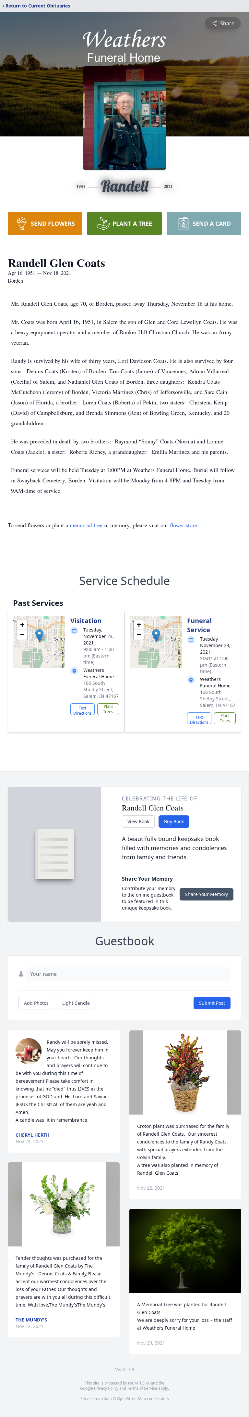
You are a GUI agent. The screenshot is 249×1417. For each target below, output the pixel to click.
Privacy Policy (106, 1388)
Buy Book (174, 821)
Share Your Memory (206, 894)
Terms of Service (142, 1388)
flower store (183, 525)
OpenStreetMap (131, 1398)
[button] (39, 635)
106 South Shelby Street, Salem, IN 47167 (101, 689)
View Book (138, 821)
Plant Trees (108, 709)
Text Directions (82, 710)
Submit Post (212, 1003)
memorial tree (86, 525)
